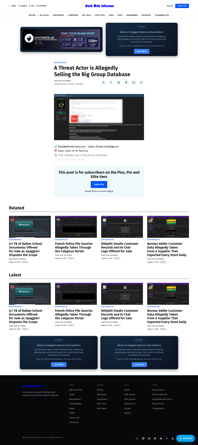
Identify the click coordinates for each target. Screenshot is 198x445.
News (111, 15)
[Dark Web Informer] (42, 386)
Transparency (158, 408)
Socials (127, 408)
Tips (32, 6)
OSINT (120, 15)
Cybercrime (73, 15)
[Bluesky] (149, 438)
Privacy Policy (158, 390)
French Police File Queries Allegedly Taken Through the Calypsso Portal (74, 247)
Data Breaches (60, 62)
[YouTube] (161, 438)
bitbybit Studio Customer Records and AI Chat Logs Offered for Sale (119, 247)
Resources (146, 15)
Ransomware (132, 15)
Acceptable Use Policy (162, 399)
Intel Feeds (100, 15)
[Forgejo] (166, 438)
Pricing (32, 15)
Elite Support (130, 399)
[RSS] (172, 438)
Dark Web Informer (62, 81)
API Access (44, 15)
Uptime (127, 413)
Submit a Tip (129, 404)
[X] (137, 438)
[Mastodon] (155, 438)
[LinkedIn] (143, 438)
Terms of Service (159, 394)
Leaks (71, 394)
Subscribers (58, 15)
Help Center (129, 394)
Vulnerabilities (162, 15)
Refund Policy (158, 404)
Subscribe (182, 6)
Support (42, 6)
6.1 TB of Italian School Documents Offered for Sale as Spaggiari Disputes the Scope (25, 249)
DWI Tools (86, 15)
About (127, 390)
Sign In (170, 6)
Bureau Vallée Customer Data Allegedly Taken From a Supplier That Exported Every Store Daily (166, 249)
